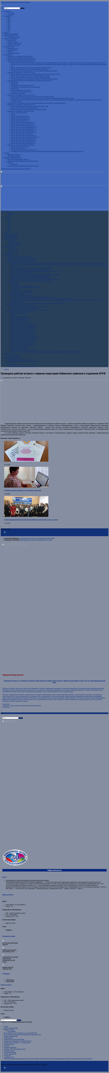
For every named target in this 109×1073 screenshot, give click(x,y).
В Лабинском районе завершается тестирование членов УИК (22, 490)
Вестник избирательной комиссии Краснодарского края (22, 166)
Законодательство (12, 48)
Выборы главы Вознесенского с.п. (20, 117)
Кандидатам (14, 84)
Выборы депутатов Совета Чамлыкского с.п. (23, 143)
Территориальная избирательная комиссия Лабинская (15, 2)
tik (2, 378)
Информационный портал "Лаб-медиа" (21, 1022)
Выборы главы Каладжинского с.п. (20, 119)
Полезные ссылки (12, 42)
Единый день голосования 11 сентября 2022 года (21, 72)
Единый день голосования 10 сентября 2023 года (21, 61)
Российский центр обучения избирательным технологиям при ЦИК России (10, 959)
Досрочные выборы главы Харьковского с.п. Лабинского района (29, 109)
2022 (8, 24)
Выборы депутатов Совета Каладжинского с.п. (24, 132)
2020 (8, 27)
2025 (8, 19)
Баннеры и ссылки (9, 46)
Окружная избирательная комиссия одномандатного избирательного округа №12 (29, 80)
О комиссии (7, 11)
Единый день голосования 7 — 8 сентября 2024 (17, 1042)
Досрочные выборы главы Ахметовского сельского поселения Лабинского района (34, 71)
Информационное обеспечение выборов (22, 85)
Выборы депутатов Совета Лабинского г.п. (22, 124)
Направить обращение (13, 45)
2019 (8, 29)
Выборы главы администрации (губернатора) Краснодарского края (29, 106)
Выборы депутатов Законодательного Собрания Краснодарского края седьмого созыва (35, 74)
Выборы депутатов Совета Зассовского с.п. (23, 130)
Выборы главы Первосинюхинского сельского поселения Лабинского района (32, 96)
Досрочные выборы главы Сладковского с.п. (23, 122)
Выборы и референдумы (11, 35)
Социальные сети (12, 50)
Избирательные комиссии (11, 34)
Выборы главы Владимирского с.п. (20, 146)
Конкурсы (10, 162)
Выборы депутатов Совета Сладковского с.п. (23, 138)
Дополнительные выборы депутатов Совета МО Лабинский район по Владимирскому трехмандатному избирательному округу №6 (47, 151)
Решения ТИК (8, 16)
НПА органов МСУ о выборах (19, 113)
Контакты (6, 1046)
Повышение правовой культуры (12, 158)
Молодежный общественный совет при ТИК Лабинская (22, 161)
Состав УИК (10, 14)
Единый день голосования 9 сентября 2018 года (20, 145)
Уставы (13, 114)
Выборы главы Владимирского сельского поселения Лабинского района (31, 67)
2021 (8, 26)
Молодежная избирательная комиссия (18, 159)
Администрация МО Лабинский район (7, 968)
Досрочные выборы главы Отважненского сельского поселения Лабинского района (34, 79)
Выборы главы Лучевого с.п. (19, 148)
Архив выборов (8, 55)
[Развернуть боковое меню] (1, 526)
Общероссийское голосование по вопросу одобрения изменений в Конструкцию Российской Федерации (36, 103)
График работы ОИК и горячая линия (21, 90)
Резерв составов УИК (10, 1054)
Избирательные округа (13, 37)
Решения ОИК (15, 88)
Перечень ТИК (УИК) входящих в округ (22, 92)
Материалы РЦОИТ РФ (13, 154)
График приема (11, 40)
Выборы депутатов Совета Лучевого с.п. (22, 133)
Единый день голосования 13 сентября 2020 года (21, 104)
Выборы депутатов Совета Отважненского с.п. (24, 135)
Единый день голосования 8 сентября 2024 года (20, 58)
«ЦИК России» (10, 980)
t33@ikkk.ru (9, 930)
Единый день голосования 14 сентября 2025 (19, 56)
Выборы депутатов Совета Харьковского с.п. (23, 142)
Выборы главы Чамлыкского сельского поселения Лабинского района (30, 77)
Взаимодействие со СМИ (18, 93)
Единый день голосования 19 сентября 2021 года (21, 95)
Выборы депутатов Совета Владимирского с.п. (24, 127)
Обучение (6, 153)
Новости (6, 32)
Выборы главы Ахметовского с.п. (20, 116)
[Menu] (1, 5)
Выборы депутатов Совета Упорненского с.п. (23, 140)
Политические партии (13, 53)
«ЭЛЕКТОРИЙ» (10, 981)
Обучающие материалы (13, 156)
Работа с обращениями (10, 38)
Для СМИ (10, 51)
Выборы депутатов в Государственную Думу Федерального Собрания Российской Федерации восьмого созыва (42, 98)
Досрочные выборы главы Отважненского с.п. (24, 150)
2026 (8, 17)
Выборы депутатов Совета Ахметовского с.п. (23, 125)
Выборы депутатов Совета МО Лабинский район (24, 108)
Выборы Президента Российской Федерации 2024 (21, 59)
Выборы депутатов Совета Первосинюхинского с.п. (25, 137)
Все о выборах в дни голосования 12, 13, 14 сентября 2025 (20, 1033)
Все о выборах (11, 1031)
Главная (6, 1026)
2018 (8, 30)
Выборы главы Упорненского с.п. (20, 121)
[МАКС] (4, 532)
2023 (8, 22)
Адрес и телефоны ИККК (14, 43)
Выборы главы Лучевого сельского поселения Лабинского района (29, 69)
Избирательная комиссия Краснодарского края (9, 950)
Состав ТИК (10, 13)
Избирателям (14, 82)
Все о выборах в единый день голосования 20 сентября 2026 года (22, 1034)
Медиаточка (14, 164)
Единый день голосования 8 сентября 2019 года (20, 111)
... (83, 888)
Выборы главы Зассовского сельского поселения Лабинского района (30, 75)
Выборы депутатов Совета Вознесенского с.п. (24, 129)
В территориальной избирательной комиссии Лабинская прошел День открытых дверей (31, 520)
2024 (8, 21)
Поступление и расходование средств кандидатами (25, 87)
